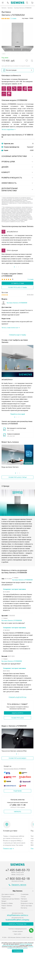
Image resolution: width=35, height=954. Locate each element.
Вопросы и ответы (27, 903)
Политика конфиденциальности (17, 928)
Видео (4, 908)
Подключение (6, 896)
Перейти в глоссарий (17, 414)
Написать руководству (17, 924)
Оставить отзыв (17, 283)
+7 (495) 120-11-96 (17, 805)
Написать (17, 811)
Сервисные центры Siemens (11, 899)
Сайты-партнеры (26, 905)
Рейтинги (24, 899)
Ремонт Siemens (7, 905)
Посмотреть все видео (17, 758)
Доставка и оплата (8, 894)
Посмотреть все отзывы (17, 287)
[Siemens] (17, 3)
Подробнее (17, 791)
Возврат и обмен (7, 903)
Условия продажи (18, 931)
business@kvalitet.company (17, 920)
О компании (24, 894)
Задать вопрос (17, 713)
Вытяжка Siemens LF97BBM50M (22, 580)
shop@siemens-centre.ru (17, 915)
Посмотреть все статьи (18, 477)
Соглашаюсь (18, 951)
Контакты (24, 908)
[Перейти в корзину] (32, 3)
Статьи (23, 896)
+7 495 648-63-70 (17, 870)
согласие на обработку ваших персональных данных (17, 944)
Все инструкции (11, 70)
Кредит (4, 901)
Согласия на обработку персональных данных (20, 947)
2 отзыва (13, 18)
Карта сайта (17, 934)
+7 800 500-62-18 (17, 878)
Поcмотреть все (17, 718)
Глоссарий (24, 901)
